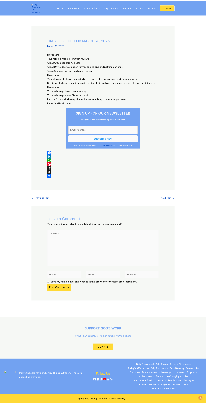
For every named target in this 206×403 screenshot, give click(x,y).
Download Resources (163, 388)
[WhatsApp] (103, 160)
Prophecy (192, 372)
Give (185, 384)
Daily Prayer (161, 364)
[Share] (103, 176)
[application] (78, 8)
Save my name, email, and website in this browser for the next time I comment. (94, 281)
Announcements (151, 372)
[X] (103, 172)
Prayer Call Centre (149, 384)
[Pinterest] (103, 164)
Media (126, 8)
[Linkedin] (101, 379)
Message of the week (173, 372)
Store (138, 8)
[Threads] (103, 168)
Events (159, 376)
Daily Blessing (177, 368)
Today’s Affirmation (138, 368)
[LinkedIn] (103, 157)
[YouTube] (104, 379)
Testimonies (192, 368)
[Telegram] (98, 379)
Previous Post (40, 197)
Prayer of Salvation (171, 384)
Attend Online (90, 8)
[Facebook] (103, 153)
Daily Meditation (159, 368)
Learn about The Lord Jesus (148, 380)
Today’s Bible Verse (180, 364)
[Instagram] (108, 379)
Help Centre (110, 8)
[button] (167, 8)
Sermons (135, 372)
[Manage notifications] (200, 398)
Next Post (167, 197)
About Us (72, 8)
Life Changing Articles (176, 376)
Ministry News (146, 376)
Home (60, 8)
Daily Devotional (145, 364)
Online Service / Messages (179, 380)
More (150, 8)
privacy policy (106, 145)
